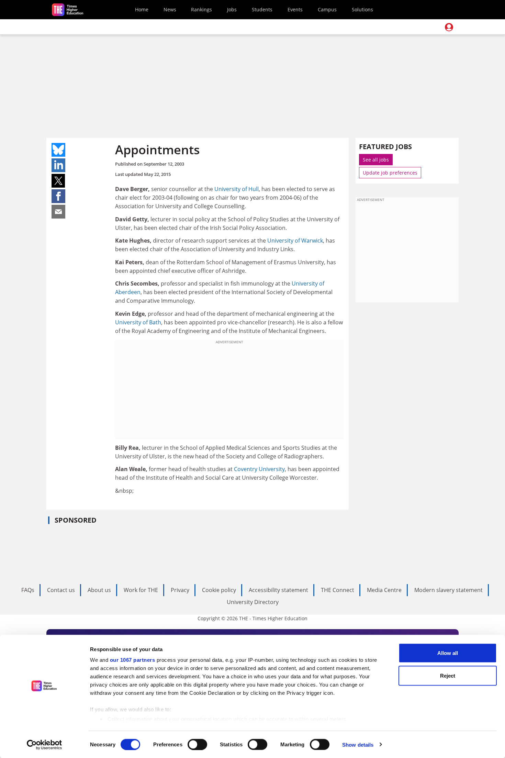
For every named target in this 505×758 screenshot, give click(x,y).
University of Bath (138, 322)
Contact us (61, 590)
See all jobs (376, 159)
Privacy (180, 590)
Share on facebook (58, 196)
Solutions (362, 9)
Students (262, 9)
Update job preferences (390, 172)
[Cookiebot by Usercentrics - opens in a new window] (44, 744)
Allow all (447, 653)
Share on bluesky (58, 150)
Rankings (201, 9)
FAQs (27, 590)
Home (141, 9)
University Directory (253, 602)
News (170, 9)
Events (295, 9)
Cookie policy (219, 590)
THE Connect (337, 590)
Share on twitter (58, 181)
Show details (357, 744)
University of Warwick (295, 240)
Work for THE (141, 590)
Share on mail (58, 212)
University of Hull (236, 189)
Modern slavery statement (448, 590)
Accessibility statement (278, 590)
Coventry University (259, 469)
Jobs (232, 9)
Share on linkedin (58, 165)
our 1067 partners (132, 660)
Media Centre (384, 590)
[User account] (449, 27)
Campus (327, 9)
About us (99, 590)
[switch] (197, 744)
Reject (447, 675)
